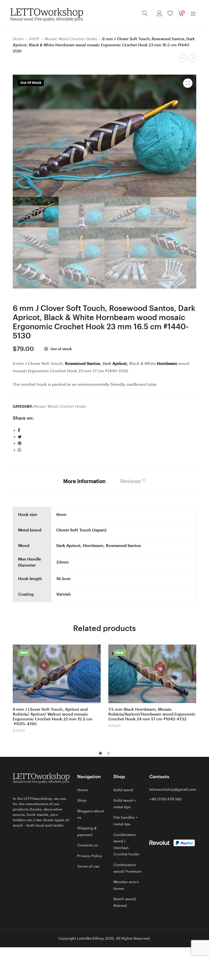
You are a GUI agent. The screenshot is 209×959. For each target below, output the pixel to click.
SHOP (34, 39)
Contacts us (87, 845)
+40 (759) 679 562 (165, 799)
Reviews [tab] (133, 481)
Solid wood (123, 790)
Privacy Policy (89, 856)
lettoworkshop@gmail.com (172, 789)
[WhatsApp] (19, 450)
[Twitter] (20, 437)
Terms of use (88, 866)
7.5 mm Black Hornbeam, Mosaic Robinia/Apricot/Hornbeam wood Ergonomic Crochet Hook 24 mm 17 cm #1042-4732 (151, 714)
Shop (81, 800)
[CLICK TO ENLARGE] (187, 83)
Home (18, 39)
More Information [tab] (84, 481)
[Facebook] (19, 430)
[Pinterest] (19, 443)
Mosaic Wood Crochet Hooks (71, 39)
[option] (56, 689)
